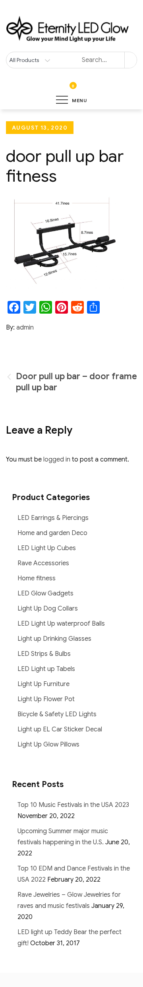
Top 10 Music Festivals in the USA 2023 (73, 805)
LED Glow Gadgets (45, 593)
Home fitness (36, 578)
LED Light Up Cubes (46, 548)
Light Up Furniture (43, 684)
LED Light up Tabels (46, 669)
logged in (56, 459)
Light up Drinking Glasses (54, 639)
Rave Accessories (43, 563)
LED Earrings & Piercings (53, 518)
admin (25, 328)
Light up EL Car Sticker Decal (59, 729)
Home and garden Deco (52, 533)
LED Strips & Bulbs (44, 654)
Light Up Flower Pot (46, 699)
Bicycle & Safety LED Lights (57, 714)
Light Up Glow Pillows (48, 744)
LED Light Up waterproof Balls (61, 624)
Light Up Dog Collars (47, 609)
